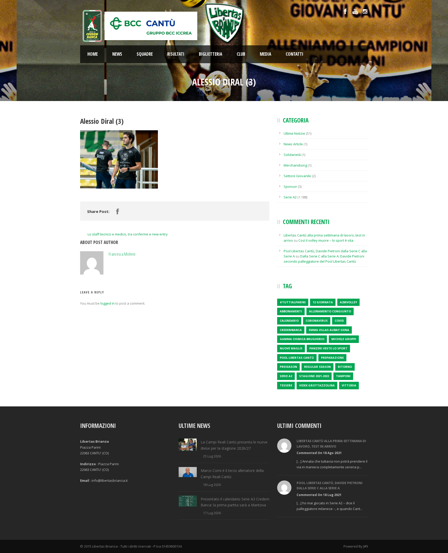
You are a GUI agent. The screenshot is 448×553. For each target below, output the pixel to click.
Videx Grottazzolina (317, 385)
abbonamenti (291, 311)
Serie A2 (290, 197)
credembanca (291, 330)
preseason (288, 367)
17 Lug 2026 (212, 513)
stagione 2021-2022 (314, 376)
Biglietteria (210, 54)
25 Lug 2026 (212, 456)
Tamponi (343, 376)
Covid (339, 320)
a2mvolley (348, 302)
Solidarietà (292, 154)
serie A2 (286, 376)
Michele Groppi (343, 339)
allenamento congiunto (330, 311)
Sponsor (290, 186)
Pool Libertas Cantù (297, 358)
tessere (286, 385)
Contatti (294, 54)
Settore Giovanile (297, 176)
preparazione (332, 358)
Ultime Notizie (294, 133)
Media (265, 54)
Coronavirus (317, 320)
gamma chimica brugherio (302, 339)
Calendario (289, 320)
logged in (107, 303)
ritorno (345, 367)
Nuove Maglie (291, 348)
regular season (317, 367)
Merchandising (295, 165)
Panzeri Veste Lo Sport (328, 348)
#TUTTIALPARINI (293, 302)
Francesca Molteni (122, 254)
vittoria (349, 385)
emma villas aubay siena (329, 330)
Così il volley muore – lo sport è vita (325, 240)
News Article (293, 144)
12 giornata (323, 302)
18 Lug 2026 (212, 484)
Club (241, 54)
